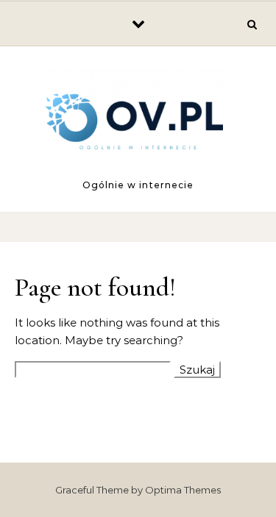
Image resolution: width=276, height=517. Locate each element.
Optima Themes (183, 490)
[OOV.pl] (138, 122)
